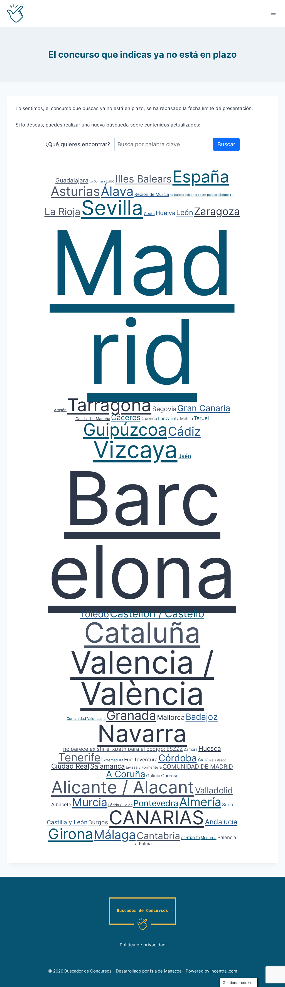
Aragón (60, 410)
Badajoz (202, 716)
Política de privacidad (143, 944)
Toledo (94, 614)
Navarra (142, 733)
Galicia (153, 775)
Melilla (186, 418)
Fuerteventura (141, 759)
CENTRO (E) (190, 838)
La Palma (142, 843)
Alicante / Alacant (122, 787)
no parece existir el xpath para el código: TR (202, 195)
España (201, 176)
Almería (200, 802)
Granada (131, 715)
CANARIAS (156, 817)
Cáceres (126, 417)
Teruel (201, 418)
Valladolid (214, 790)
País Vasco (217, 760)
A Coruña (125, 774)
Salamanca (107, 766)
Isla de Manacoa (165, 971)
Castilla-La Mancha (92, 418)
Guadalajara (72, 180)
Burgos (98, 822)
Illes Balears (143, 179)
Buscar (226, 144)
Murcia (89, 802)
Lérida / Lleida (120, 805)
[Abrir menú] (273, 13)
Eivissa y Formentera (144, 767)
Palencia (226, 837)
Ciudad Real (70, 766)
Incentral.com (223, 971)
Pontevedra (155, 803)
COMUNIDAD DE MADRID (198, 766)
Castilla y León (67, 822)
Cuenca (149, 418)
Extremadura (112, 760)
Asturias (75, 191)
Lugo (110, 181)
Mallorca (171, 717)
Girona (70, 834)
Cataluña (142, 632)
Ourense (169, 775)
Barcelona (142, 535)
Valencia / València (142, 677)
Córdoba (177, 758)
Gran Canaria (203, 408)
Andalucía (221, 822)
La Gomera (97, 181)
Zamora (191, 749)
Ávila (203, 759)
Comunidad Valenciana (86, 718)
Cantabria (158, 835)
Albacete (61, 804)
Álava (117, 191)
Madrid (142, 306)
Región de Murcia (151, 194)
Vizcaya (135, 450)
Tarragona (109, 404)
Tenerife (79, 757)
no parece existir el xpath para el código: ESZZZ (123, 749)
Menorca (209, 837)
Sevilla (112, 207)
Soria (227, 804)
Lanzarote (168, 418)
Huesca (209, 748)
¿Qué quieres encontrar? (77, 144)
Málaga (115, 834)
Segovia (164, 409)
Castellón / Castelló (157, 613)
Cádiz (184, 431)
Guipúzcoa (125, 429)
